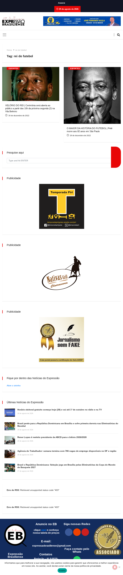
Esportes (13, 68)
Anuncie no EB (46, 524)
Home (9, 50)
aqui (43, 530)
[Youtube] (85, 532)
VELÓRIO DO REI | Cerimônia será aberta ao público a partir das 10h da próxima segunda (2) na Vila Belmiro (30, 108)
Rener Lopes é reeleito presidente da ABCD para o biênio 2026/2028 (52, 437)
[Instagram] (77, 532)
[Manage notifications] (114, 567)
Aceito (62, 570)
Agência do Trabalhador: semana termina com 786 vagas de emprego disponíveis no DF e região (66, 451)
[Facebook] (68, 532)
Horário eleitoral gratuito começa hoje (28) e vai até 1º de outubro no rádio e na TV (59, 409)
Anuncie (61, 3)
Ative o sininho (14, 385)
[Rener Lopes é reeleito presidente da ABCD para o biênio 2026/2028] (9, 440)
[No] (119, 567)
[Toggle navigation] (4, 34)
